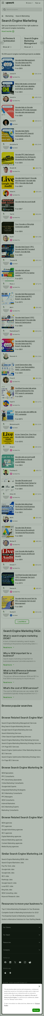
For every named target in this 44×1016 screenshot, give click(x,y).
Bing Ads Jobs (7, 890)
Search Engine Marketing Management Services (19, 723)
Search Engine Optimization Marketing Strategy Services (22, 757)
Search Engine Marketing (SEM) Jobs (15, 859)
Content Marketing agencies (12, 843)
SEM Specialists (7, 773)
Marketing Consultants (10, 810)
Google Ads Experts (9, 786)
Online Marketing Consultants (12, 783)
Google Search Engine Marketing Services (17, 730)
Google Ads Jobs (8, 869)
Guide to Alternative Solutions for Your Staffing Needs (21, 919)
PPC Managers (7, 797)
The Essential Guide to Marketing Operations (18, 916)
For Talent (6, 935)
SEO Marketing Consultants (12, 793)
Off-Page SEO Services (10, 747)
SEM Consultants (8, 800)
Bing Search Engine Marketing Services (16, 726)
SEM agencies (7, 823)
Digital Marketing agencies (11, 836)
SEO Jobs (5, 876)
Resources (7, 942)
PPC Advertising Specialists (12, 780)
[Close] (39, 986)
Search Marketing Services (11, 733)
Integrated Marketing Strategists (13, 790)
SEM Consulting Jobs (9, 893)
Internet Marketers (8, 803)
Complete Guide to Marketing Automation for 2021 (20, 913)
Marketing (9, 16)
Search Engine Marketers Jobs (13, 863)
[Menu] (3, 3)
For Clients (7, 927)
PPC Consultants (8, 776)
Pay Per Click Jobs (8, 866)
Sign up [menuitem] (37, 3)
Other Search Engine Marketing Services (16, 737)
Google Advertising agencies (12, 830)
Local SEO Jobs (7, 886)
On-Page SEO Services (10, 760)
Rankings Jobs (7, 880)
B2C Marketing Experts (10, 807)
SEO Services (7, 754)
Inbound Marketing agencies (12, 840)
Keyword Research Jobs (10, 896)
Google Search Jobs (9, 883)
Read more (7, 647)
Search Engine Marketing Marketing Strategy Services (21, 743)
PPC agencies (7, 826)
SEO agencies (7, 833)
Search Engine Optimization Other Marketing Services (21, 750)
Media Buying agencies (10, 847)
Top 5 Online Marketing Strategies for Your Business (20, 909)
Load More (22, 622)
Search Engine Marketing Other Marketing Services (20, 740)
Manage (36, 1010)
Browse (28, 3)
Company (6, 950)
